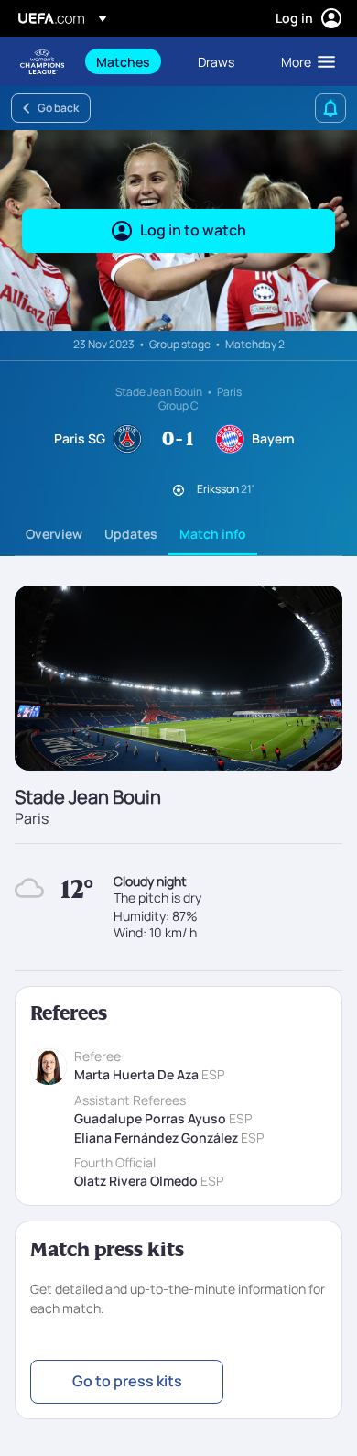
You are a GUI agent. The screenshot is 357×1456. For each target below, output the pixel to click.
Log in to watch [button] (193, 230)
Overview (54, 534)
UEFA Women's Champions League (42, 61)
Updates (130, 534)
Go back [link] (58, 107)
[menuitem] (131, 61)
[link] (123, 61)
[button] (304, 61)
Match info (212, 534)
